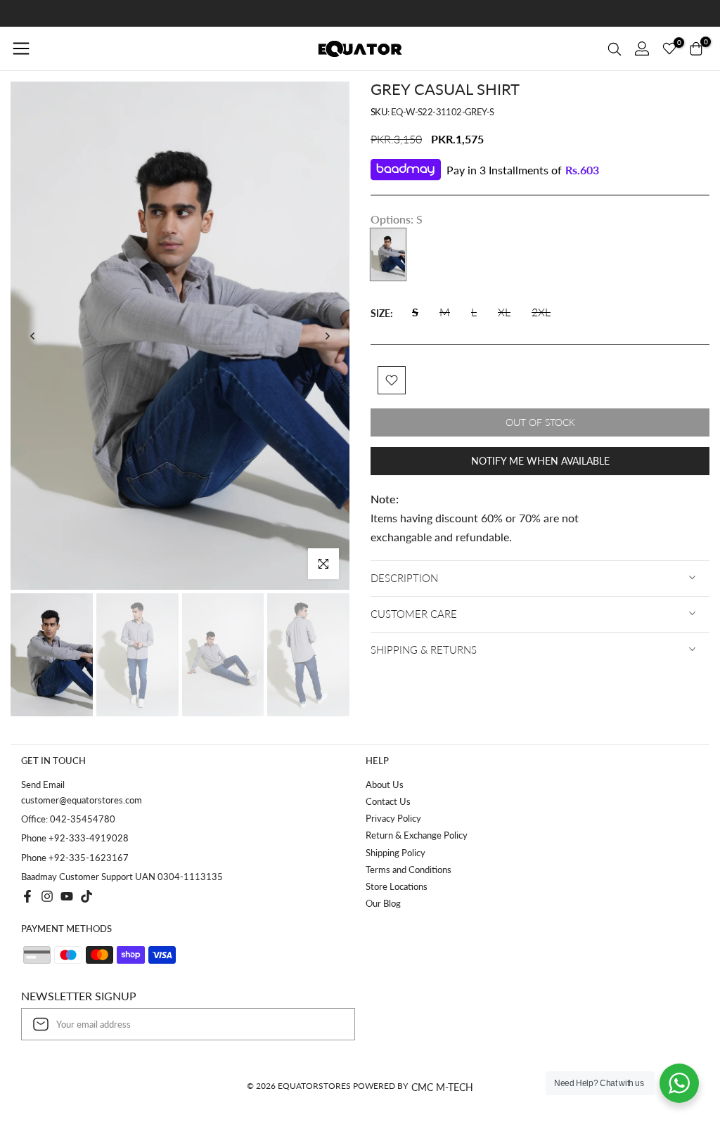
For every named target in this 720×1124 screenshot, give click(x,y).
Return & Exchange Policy (417, 835)
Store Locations (397, 886)
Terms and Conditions (408, 869)
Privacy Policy (393, 818)
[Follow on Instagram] (47, 896)
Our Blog (383, 903)
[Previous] (33, 336)
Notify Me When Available (540, 461)
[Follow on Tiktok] (86, 896)
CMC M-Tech (442, 1087)
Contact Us (388, 801)
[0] (669, 48)
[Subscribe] (330, 1024)
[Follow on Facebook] (27, 896)
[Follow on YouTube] (66, 896)
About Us (385, 784)
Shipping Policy (395, 852)
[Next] (327, 336)
